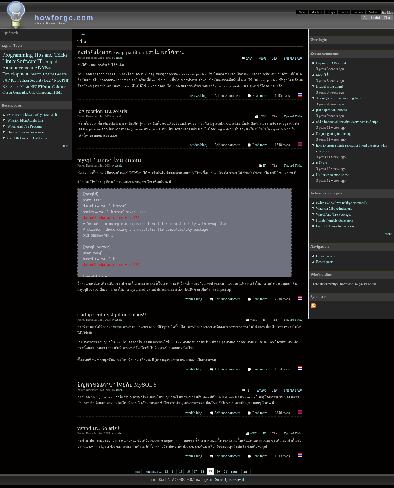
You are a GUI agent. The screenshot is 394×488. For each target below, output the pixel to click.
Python (23, 80)
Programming (17, 55)
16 (188, 471)
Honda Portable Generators (334, 220)
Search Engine (42, 74)
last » (246, 471)
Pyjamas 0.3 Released (331, 63)
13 (166, 471)
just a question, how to (331, 110)
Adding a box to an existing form (338, 98)
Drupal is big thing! (329, 86)
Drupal (50, 61)
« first (136, 471)
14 (173, 471)
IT (264, 165)
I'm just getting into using (333, 134)
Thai (387, 17)
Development (16, 74)
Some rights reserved (229, 480)
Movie (24, 87)
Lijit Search (10, 33)
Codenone (59, 87)
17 (195, 471)
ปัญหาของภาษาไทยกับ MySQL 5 (117, 385)
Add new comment (227, 299)
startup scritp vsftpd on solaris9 (111, 314)
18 (202, 471)
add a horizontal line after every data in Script (347, 122)
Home (81, 34)
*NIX (249, 57)
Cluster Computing (15, 92)
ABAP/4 (42, 68)
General (61, 74)
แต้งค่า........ (325, 163)
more (388, 234)
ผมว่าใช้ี (322, 75)
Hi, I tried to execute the (332, 175)
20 (218, 471)
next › (235, 471)
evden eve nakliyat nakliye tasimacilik (341, 203)
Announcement (17, 68)
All (365, 17)
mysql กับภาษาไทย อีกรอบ (109, 160)
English (376, 17)
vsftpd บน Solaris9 (98, 428)
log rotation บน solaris (102, 111)
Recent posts (324, 262)
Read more (259, 96)
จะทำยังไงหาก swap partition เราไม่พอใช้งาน (130, 52)
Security (36, 80)
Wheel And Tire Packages (333, 215)
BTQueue (44, 87)
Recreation (11, 86)
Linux (262, 57)
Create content (325, 256)
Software (261, 389)
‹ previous (151, 471)
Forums (358, 12)
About (301, 12)
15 (181, 471)
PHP (65, 80)
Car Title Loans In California (335, 226)
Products (373, 12)
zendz (119, 57)
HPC (33, 87)
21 (225, 471)
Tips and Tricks (293, 57)
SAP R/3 (9, 80)
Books (344, 12)
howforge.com (64, 18)
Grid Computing (40, 92)
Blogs (331, 12)
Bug (47, 80)
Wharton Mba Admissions (334, 209)
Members (316, 12)
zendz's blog (198, 96)
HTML (57, 92)
